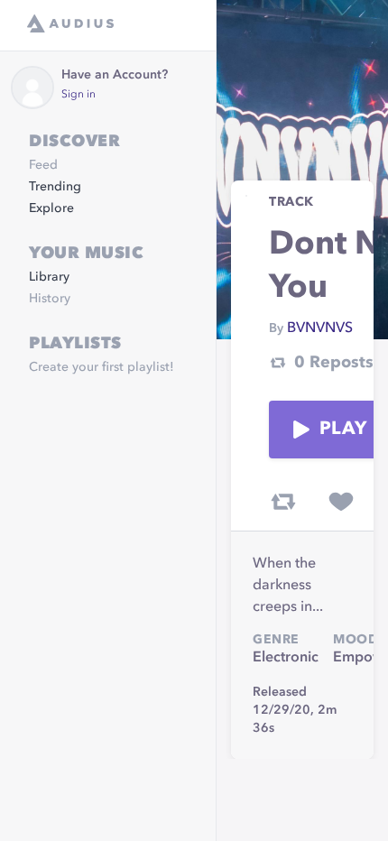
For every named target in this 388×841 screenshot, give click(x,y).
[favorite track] (341, 501)
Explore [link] (51, 208)
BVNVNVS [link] (320, 328)
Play (342, 429)
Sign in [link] (78, 94)
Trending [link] (55, 186)
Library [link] (49, 277)
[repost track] (283, 501)
